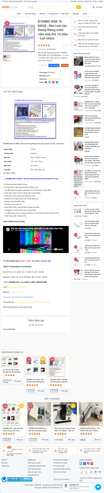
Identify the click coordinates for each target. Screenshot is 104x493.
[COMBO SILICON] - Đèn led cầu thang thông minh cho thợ (12, 381)
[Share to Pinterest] (53, 82)
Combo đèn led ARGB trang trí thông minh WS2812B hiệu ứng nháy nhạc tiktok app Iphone (93, 74)
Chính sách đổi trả (33, 475)
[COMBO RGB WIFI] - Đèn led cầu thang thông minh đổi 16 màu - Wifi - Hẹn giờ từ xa (59, 381)
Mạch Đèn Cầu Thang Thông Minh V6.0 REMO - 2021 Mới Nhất (39, 429)
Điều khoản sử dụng (60, 472)
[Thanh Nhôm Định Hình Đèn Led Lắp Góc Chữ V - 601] (78, 195)
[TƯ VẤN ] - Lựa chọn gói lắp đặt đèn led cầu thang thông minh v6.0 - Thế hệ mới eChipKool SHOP (93, 175)
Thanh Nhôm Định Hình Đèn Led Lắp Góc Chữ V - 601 (93, 193)
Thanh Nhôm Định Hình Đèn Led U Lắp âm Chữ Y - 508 (93, 248)
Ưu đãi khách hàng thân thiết (37, 466)
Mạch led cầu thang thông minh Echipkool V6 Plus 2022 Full (93, 118)
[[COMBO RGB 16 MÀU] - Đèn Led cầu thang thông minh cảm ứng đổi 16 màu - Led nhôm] (78, 105)
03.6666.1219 (62, 452)
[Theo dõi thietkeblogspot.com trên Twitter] (81, 463)
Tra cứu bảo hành (59, 466)
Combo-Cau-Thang (54, 79)
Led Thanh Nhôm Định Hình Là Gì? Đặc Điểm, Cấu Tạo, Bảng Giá (92, 223)
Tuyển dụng (5, 466)
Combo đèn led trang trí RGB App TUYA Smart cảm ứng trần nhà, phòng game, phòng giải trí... (93, 273)
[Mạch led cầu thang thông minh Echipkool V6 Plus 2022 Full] (78, 119)
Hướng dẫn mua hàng (60, 463)
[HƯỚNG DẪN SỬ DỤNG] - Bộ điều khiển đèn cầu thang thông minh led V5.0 (92, 131)
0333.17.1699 (62, 451)
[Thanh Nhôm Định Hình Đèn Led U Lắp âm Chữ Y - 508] (78, 249)
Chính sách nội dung (34, 463)
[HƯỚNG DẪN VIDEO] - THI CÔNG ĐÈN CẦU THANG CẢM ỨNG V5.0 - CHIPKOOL (93, 145)
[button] (94, 7)
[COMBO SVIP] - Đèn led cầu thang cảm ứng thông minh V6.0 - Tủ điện (35, 381)
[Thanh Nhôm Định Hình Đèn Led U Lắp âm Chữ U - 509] (78, 237)
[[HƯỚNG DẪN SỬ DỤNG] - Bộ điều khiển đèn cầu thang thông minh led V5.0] (78, 132)
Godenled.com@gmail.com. (18, 287)
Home (19, 14)
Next (68, 376)
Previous (3, 376)
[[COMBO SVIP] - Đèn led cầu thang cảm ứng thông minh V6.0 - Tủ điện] (36, 366)
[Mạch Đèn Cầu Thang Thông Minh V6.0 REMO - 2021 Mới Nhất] (39, 414)
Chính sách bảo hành (34, 469)
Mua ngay (17, 391)
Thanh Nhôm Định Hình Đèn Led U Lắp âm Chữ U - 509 (93, 235)
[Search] (78, 7)
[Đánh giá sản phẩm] (44, 45)
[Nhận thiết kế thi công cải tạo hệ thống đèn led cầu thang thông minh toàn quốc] (78, 61)
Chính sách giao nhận (34, 472)
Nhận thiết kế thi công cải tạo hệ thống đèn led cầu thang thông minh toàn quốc (92, 60)
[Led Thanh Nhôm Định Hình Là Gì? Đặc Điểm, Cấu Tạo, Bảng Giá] (78, 224)
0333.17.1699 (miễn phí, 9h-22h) (13, 1)
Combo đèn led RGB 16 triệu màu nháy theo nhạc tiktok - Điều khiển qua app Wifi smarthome (93, 159)
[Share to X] (49, 82)
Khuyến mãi (88, 1)
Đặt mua (71, 440)
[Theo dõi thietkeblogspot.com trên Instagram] (88, 463)
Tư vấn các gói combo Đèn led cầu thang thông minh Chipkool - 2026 (92, 211)
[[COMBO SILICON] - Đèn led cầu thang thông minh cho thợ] (12, 366)
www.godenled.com (16, 292)
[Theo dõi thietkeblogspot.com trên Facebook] (85, 463)
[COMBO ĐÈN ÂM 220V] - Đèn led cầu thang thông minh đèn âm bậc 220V (12, 429)
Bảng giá (76, 14)
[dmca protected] (25, 479)
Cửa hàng (80, 1)
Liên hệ (100, 1)
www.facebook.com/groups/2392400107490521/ (32, 302)
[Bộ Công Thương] (10, 479)
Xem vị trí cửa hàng (31, 1)
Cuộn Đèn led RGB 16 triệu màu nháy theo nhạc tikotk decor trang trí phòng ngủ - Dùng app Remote (93, 90)
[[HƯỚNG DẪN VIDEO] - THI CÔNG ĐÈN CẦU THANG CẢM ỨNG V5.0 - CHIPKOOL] (78, 146)
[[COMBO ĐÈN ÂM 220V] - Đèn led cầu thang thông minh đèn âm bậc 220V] (13, 414)
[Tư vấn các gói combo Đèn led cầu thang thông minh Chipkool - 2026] (78, 211)
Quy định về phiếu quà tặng (62, 469)
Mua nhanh (65, 65)
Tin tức (95, 1)
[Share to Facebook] (46, 82)
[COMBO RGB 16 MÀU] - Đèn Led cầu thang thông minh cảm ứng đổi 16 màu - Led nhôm (93, 105)
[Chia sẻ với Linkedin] (57, 82)
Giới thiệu (73, 1)
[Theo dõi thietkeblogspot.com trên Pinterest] (92, 463)
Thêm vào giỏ (54, 65)
